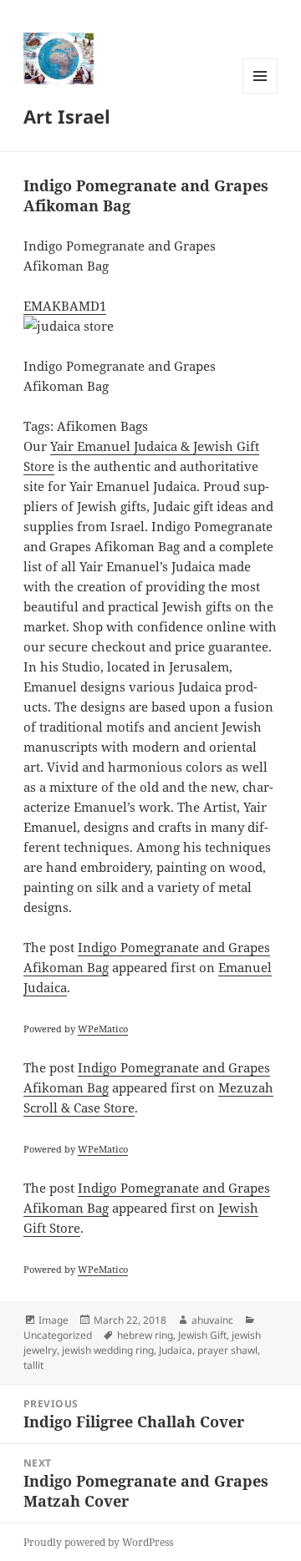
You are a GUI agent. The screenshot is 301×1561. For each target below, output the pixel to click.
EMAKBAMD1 (64, 305)
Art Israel (66, 116)
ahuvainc (212, 1320)
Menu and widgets (260, 93)
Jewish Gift (202, 1335)
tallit (33, 1365)
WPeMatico (103, 1028)
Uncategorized (57, 1335)
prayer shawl (227, 1350)
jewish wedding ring (108, 1350)
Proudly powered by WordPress (98, 1542)
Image (53, 1320)
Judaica (175, 1350)
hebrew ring (145, 1335)
